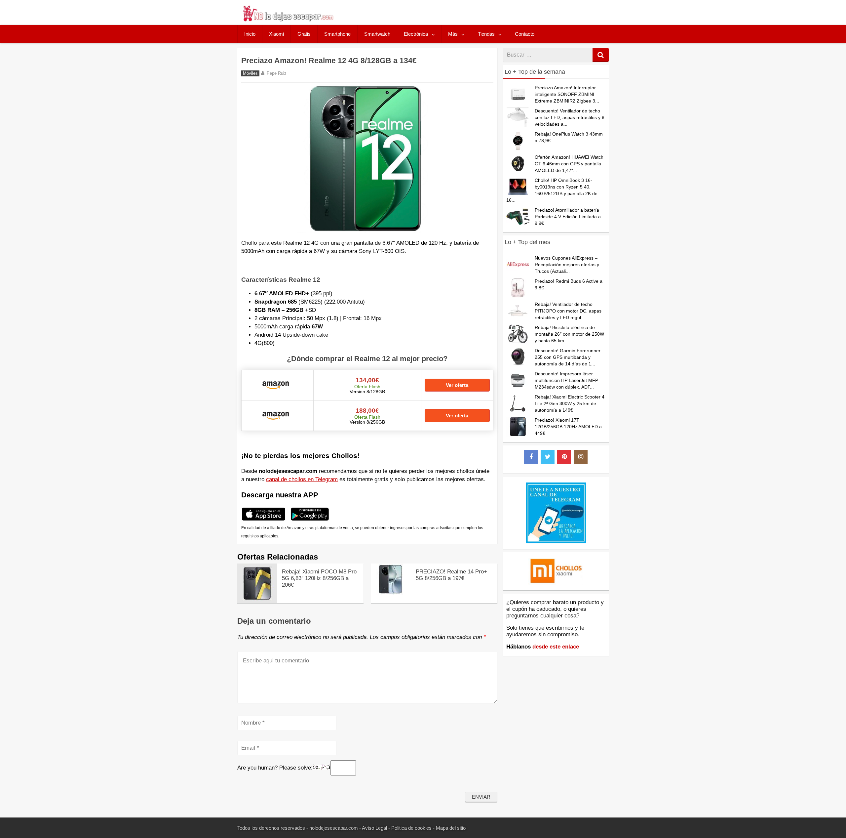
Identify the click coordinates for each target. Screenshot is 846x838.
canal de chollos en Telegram (302, 479)
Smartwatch (377, 34)
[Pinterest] (564, 457)
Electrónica (416, 34)
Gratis (304, 34)
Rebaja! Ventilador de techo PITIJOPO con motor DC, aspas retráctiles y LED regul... (568, 311)
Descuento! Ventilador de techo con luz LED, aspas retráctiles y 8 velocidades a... (569, 117)
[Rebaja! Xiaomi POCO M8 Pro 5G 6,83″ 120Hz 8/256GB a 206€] (257, 601)
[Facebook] (531, 457)
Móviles (250, 73)
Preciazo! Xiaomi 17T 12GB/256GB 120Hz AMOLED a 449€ (568, 426)
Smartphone (337, 34)
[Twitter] (548, 457)
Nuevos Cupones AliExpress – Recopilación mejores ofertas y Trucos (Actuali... (567, 264)
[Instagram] (581, 457)
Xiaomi (276, 34)
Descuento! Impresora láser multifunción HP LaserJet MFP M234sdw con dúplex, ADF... (566, 380)
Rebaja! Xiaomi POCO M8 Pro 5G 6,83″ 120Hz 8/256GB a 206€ (319, 578)
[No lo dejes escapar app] (263, 520)
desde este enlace (555, 647)
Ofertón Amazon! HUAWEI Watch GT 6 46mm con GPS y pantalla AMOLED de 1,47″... (569, 163)
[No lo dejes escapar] (287, 20)
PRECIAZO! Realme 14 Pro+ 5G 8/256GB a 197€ (451, 574)
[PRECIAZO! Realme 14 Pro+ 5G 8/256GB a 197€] (391, 593)
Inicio (249, 34)
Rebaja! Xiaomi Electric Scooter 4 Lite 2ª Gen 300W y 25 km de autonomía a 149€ (569, 403)
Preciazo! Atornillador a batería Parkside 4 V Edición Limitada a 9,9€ (568, 216)
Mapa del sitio (451, 828)
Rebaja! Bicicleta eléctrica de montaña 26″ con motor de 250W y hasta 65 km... (569, 334)
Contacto (524, 34)
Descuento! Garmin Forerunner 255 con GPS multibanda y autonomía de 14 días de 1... (567, 357)
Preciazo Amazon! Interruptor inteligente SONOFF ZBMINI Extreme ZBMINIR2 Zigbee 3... (567, 94)
